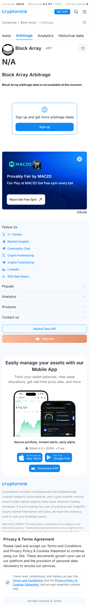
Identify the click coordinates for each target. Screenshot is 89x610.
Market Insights (18, 241)
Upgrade (48, 338)
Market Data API (44, 328)
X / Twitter (14, 234)
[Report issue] (84, 22)
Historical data (71, 35)
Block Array (28, 22)
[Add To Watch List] (83, 48)
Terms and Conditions (28, 580)
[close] (79, 159)
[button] (30, 457)
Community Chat (18, 248)
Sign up (44, 127)
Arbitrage (24, 35)
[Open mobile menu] (84, 11)
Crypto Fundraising (20, 255)
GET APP (62, 11)
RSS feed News (18, 276)
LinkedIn (13, 269)
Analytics (46, 35)
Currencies (9, 22)
